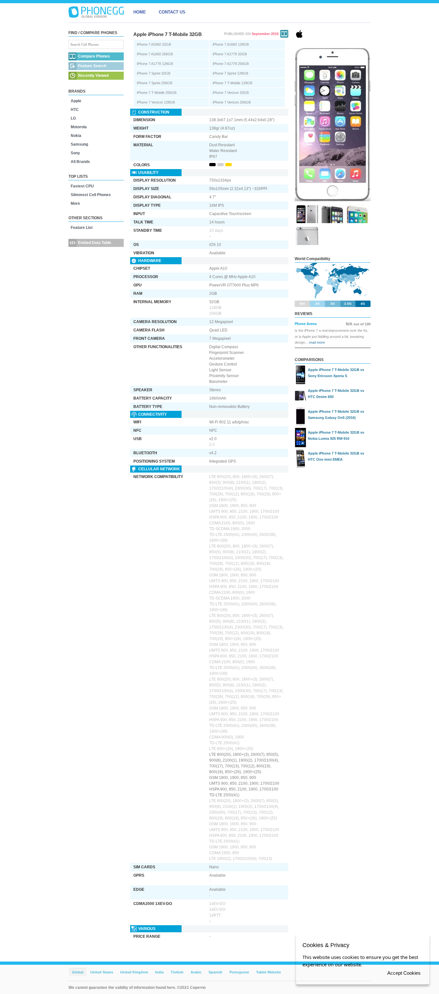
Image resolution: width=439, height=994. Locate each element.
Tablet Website (268, 972)
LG (73, 118)
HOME (139, 12)
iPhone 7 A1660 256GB (155, 54)
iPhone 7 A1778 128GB (155, 64)
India (159, 972)
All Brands (80, 161)
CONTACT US (172, 12)
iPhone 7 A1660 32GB (154, 44)
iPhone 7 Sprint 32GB (153, 73)
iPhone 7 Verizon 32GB (231, 93)
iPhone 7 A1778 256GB (231, 64)
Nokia (76, 135)
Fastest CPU (82, 186)
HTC (75, 109)
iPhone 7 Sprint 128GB (230, 73)
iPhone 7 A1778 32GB (230, 54)
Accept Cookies (404, 973)
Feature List (82, 227)
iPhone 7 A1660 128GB (231, 44)
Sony (75, 153)
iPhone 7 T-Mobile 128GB (232, 83)
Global (77, 972)
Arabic (196, 972)
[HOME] (96, 12)
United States (101, 972)
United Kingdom (134, 972)
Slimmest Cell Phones (91, 195)
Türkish (177, 972)
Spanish (215, 972)
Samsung (79, 144)
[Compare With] (284, 34)
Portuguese (239, 972)
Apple (76, 101)
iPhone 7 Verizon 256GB (232, 102)
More (75, 203)
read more (317, 342)
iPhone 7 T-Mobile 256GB (156, 93)
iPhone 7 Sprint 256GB (154, 83)
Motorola (79, 127)
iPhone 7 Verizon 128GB (156, 102)
